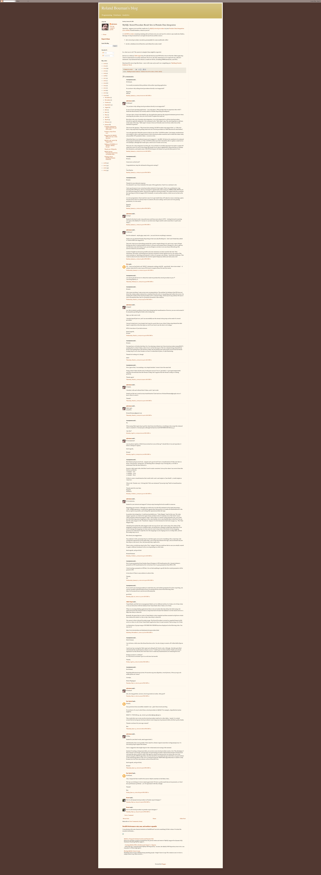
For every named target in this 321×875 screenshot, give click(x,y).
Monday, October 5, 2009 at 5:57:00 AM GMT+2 (138, 494)
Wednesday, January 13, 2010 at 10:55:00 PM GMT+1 (140, 580)
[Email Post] (136, 69)
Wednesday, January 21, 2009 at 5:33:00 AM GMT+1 (139, 270)
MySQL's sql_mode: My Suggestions (110, 141)
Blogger (164, 864)
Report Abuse (106, 39)
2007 (104, 165)
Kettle (156, 71)
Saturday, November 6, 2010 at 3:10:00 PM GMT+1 (139, 632)
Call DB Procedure (129, 34)
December (107, 97)
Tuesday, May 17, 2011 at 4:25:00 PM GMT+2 (137, 696)
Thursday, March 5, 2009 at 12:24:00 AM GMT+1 (139, 401)
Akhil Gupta (129, 602)
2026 (104, 63)
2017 (104, 78)
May (106, 115)
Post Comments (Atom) (136, 821)
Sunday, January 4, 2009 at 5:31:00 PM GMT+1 (138, 225)
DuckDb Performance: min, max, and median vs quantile (139, 826)
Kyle (127, 264)
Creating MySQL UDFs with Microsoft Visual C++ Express (140, 845)
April (106, 117)
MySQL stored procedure (157, 28)
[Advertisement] (205, 32)
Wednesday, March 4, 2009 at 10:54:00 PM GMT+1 (139, 335)
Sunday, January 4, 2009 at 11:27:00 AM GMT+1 (138, 151)
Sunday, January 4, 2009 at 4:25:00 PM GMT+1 (138, 172)
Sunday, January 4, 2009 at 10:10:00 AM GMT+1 (138, 95)
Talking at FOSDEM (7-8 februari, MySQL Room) (110, 145)
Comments (107, 56)
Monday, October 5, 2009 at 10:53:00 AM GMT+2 (139, 556)
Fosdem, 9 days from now (110, 132)
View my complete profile (112, 28)
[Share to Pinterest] (145, 69)
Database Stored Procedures (148, 71)
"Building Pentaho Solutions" (133, 71)
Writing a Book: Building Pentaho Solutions (109, 158)
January (107, 124)
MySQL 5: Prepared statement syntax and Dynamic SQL (139, 839)
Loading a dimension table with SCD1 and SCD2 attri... (110, 128)
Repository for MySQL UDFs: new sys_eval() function (110, 137)
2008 (104, 163)
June (106, 112)
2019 (104, 73)
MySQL (160, 71)
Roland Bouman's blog (120, 8)
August (107, 107)
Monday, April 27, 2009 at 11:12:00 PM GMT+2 (138, 433)
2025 (104, 66)
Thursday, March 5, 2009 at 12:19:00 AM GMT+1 (139, 379)
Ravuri (128, 798)
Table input (137, 56)
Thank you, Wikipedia (110, 149)
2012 (104, 88)
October (107, 102)
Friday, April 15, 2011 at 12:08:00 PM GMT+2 (137, 662)
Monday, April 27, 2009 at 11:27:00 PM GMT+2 (138, 454)
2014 (104, 85)
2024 (104, 68)
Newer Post (126, 818)
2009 (104, 95)
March (107, 120)
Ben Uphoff (129, 701)
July (106, 110)
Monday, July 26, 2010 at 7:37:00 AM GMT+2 (138, 596)
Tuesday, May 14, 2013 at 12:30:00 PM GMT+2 (138, 812)
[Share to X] (142, 69)
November (108, 100)
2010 (104, 93)
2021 (104, 71)
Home (154, 818)
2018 (104, 76)
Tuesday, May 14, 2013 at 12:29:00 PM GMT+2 (138, 802)
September (108, 105)
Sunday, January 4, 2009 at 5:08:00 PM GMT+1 (138, 208)
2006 (104, 168)
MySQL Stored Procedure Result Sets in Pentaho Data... (110, 153)
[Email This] (139, 69)
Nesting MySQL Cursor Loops (132, 851)
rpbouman (129, 101)
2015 (104, 83)
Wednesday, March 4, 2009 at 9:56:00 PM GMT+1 (139, 299)
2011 (104, 90)
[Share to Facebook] (144, 69)
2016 (104, 81)
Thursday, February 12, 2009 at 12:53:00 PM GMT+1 (139, 282)
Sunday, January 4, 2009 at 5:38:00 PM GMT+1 (138, 259)
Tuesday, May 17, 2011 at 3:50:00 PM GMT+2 (137, 683)
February (107, 122)
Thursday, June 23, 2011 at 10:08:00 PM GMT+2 (138, 729)
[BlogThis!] (140, 69)
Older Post (183, 818)
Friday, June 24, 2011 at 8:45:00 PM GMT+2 (137, 792)
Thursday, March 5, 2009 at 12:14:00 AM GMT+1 (139, 360)
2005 (104, 170)
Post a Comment (129, 815)
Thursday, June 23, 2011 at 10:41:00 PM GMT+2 (138, 768)
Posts (105, 53)
